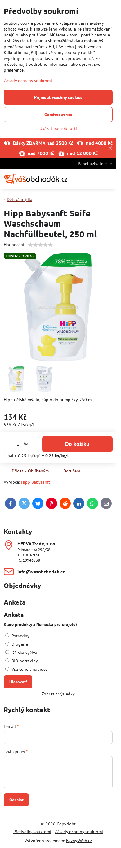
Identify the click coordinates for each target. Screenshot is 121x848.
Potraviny (19, 636)
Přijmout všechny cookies (58, 97)
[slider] (40, 244)
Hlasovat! (18, 682)
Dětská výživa (23, 652)
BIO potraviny (24, 661)
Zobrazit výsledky (58, 694)
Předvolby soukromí (32, 831)
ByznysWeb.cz (79, 840)
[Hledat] (79, 179)
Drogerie (19, 644)
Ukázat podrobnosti (58, 128)
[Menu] (108, 179)
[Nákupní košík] (94, 179)
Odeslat (16, 800)
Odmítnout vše (58, 114)
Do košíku (77, 443)
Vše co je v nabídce (28, 669)
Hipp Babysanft (35, 482)
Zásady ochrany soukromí (79, 831)
